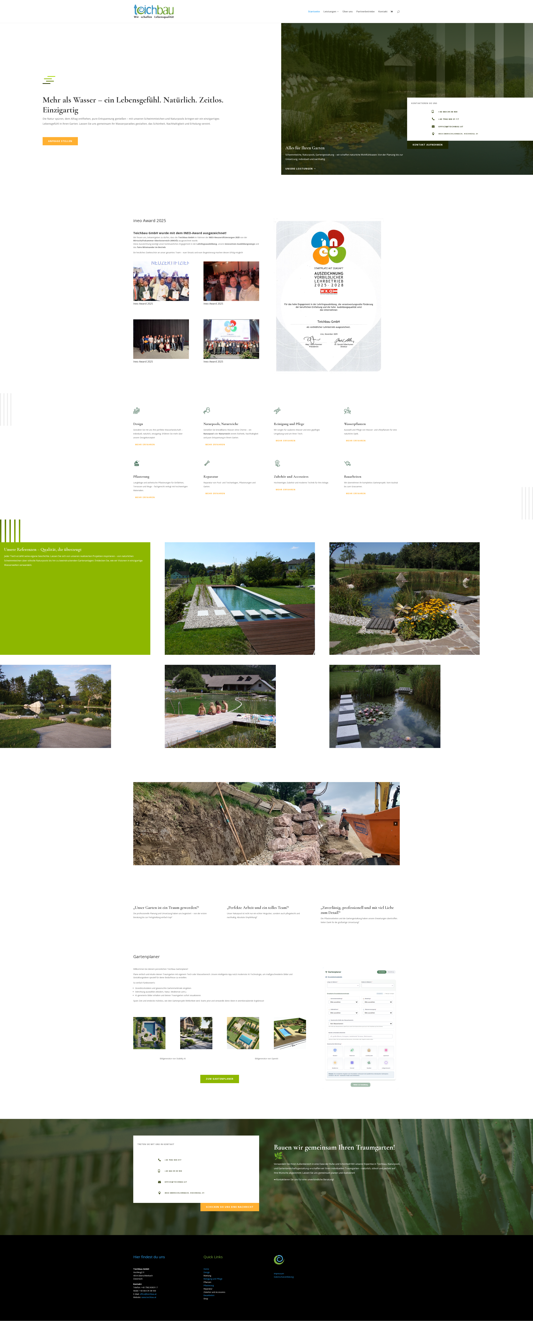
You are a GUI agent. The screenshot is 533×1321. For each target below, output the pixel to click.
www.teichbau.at (148, 1297)
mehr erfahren (215, 493)
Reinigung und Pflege (212, 1278)
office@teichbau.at (148, 1294)
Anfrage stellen (60, 141)
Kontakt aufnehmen (428, 144)
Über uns (348, 12)
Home (206, 1269)
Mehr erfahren (145, 444)
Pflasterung (208, 1285)
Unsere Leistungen (299, 168)
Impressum (279, 1273)
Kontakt (383, 12)
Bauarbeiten (208, 1295)
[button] (137, 824)
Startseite (314, 12)
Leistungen (329, 12)
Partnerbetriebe (365, 12)
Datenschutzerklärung (284, 1277)
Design (206, 1272)
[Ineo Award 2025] (161, 300)
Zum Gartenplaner (219, 1078)
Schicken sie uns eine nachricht (230, 1206)
